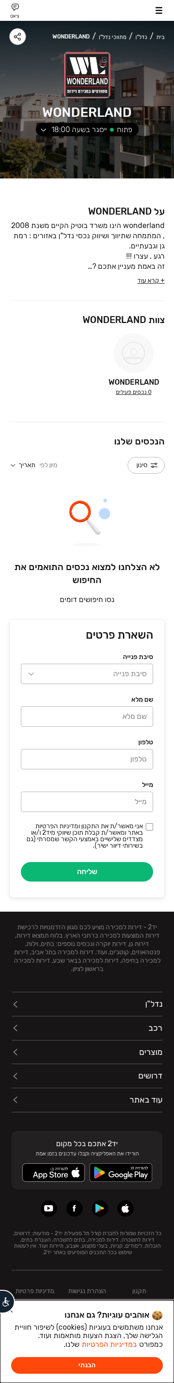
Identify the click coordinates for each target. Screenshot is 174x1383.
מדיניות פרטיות (34, 1291)
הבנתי (87, 1365)
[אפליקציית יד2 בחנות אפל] (125, 1208)
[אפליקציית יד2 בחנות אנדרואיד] (100, 1208)
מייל (147, 785)
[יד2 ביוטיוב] (49, 1208)
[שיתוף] (17, 36)
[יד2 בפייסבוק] (74, 1208)
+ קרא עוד (151, 281)
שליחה (87, 871)
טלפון (145, 742)
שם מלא (142, 700)
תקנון (139, 1291)
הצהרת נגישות (87, 1291)
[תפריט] (158, 10)
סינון (142, 465)
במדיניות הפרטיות (109, 1344)
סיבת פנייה (138, 657)
